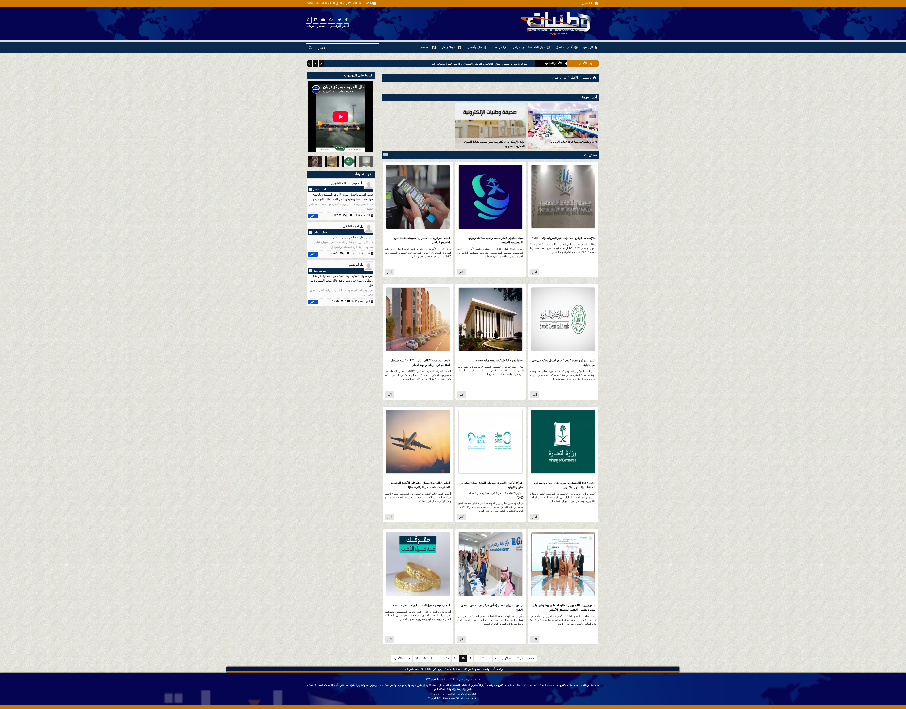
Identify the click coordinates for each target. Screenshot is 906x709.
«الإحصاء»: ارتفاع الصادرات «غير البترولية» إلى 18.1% (563, 238)
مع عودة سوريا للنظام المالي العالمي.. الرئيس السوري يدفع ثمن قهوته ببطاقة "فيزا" (478, 63)
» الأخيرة (399, 658)
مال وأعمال (474, 47)
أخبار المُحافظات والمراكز (529, 47)
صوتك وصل (449, 47)
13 (439, 658)
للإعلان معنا (500, 47)
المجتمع (425, 47)
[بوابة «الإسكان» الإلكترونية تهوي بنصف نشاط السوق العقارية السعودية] (490, 125)
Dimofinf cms (452, 694)
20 (424, 658)
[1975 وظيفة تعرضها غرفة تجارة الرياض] (563, 125)
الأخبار (574, 77)
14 (432, 658)
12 (447, 658)
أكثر (534, 272)
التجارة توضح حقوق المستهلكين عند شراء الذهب (421, 605)
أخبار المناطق (565, 47)
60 (416, 658)
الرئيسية (588, 47)
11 (455, 658)
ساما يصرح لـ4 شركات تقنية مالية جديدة (499, 360)
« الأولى (506, 658)
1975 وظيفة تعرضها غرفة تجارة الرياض (574, 141)
